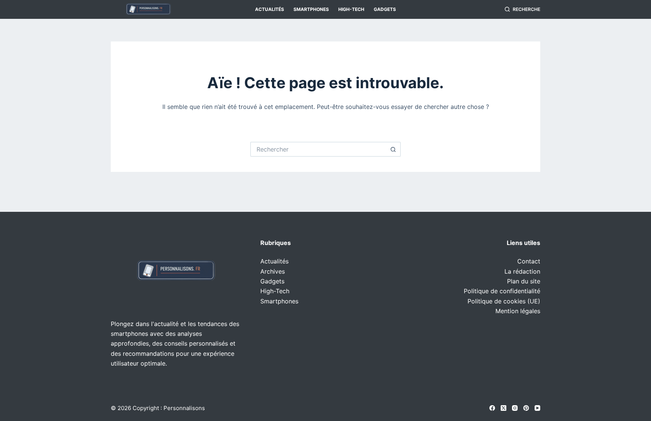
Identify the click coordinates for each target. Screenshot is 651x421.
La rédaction (522, 271)
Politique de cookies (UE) (504, 301)
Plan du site (523, 281)
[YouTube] (537, 408)
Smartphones (311, 9)
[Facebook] (492, 408)
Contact (528, 261)
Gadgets (385, 9)
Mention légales (517, 311)
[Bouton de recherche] (393, 149)
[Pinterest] (526, 408)
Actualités (269, 9)
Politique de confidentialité (502, 291)
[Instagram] (515, 408)
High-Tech (351, 9)
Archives (272, 271)
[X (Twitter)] (503, 408)
